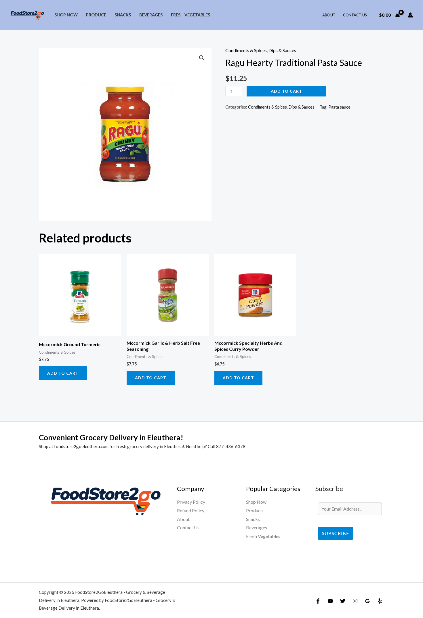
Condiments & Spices (246, 50)
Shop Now (66, 14)
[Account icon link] (410, 15)
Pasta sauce (339, 107)
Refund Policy (190, 510)
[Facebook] (318, 601)
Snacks (123, 14)
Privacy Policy (191, 502)
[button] (202, 58)
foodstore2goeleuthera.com (81, 446)
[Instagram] (355, 601)
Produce (96, 14)
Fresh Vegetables (190, 14)
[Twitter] (342, 601)
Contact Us (355, 15)
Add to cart (286, 91)
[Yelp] (379, 601)
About (329, 15)
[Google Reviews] (367, 601)
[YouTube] (330, 601)
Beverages (151, 14)
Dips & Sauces (282, 50)
